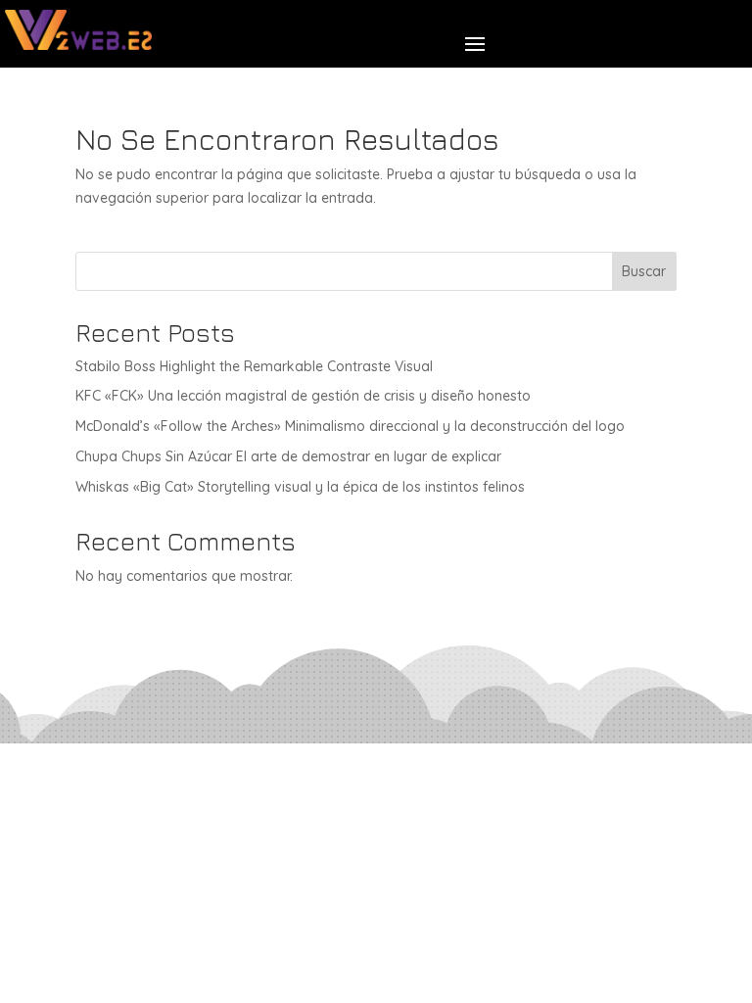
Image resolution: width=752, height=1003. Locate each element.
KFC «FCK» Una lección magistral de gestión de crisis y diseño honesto (303, 396)
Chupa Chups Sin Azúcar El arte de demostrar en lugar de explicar (288, 456)
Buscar (644, 271)
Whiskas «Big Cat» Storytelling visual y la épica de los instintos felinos (300, 487)
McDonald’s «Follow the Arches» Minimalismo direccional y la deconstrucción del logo (350, 426)
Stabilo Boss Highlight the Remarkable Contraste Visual (254, 366)
